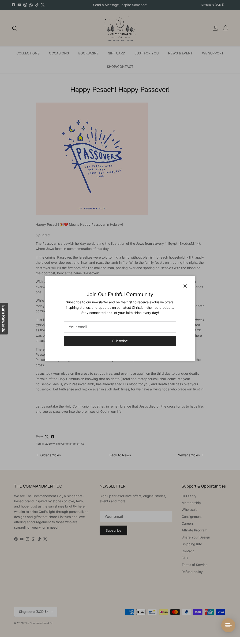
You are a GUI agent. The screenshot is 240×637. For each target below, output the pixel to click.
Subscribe (120, 341)
